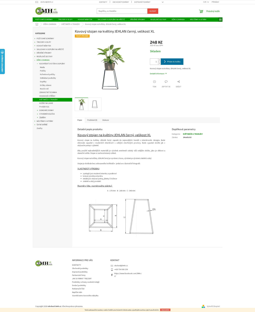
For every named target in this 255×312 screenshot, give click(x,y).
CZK (205, 2)
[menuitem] (44, 19)
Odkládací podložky (48, 78)
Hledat (153, 11)
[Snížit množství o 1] (159, 63)
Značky (39, 128)
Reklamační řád (78, 288)
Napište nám (77, 292)
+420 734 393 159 (121, 269)
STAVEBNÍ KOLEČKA (47, 114)
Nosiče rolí (44, 88)
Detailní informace (157, 73)
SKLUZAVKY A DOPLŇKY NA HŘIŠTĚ (50, 49)
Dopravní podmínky (142, 2)
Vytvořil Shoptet (213, 306)
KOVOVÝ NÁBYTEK (44, 45)
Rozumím (165, 310)
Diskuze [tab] (106, 120)
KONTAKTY (103, 2)
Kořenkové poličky (47, 74)
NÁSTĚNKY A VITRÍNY (45, 121)
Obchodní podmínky (121, 2)
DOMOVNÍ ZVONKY (46, 110)
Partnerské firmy (79, 275)
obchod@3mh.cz (121, 265)
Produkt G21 (44, 106)
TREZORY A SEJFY (44, 42)
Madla (42, 67)
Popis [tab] (80, 120)
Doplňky (43, 81)
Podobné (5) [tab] (92, 120)
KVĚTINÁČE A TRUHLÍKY (48, 99)
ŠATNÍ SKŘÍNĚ (42, 124)
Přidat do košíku (174, 61)
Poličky (43, 71)
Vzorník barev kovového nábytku (85, 295)
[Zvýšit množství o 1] (159, 60)
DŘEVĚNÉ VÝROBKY (44, 53)
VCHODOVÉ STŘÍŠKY (47, 96)
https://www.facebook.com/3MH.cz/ (128, 274)
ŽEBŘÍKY (42, 117)
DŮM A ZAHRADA (43, 60)
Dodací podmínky (79, 285)
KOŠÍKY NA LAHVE (46, 103)
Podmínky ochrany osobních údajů (85, 282)
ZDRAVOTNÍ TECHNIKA (48, 92)
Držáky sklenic (46, 85)
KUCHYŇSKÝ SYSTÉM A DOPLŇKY (52, 63)
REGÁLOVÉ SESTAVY (44, 56)
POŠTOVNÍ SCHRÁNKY (45, 38)
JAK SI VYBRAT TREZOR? (82, 278)
